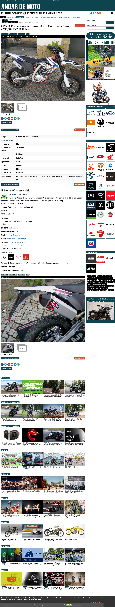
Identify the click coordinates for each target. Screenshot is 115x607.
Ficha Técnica (74, 598)
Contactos (67, 598)
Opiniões (4, 450)
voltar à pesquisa (29, 22)
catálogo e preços (11, 17)
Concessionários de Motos (106, 280)
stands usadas (46, 17)
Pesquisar (110, 23)
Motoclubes (51, 12)
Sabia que (4, 522)
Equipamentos (36, 598)
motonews (53, 17)
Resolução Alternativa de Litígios (25, 599)
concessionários (38, 17)
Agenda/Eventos (102, 276)
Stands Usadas (91, 282)
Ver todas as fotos (13, 33)
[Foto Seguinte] (68, 70)
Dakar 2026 (15, 12)
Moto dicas (4, 546)
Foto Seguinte (22, 33)
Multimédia (4, 474)
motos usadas (20, 17)
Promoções (38, 12)
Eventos (3, 12)
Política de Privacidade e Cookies (97, 598)
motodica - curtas (75, 17)
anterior (21, 22)
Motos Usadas (91, 276)
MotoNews (4, 378)
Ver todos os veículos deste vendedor (10, 129)
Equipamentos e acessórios (9, 426)
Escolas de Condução (101, 288)
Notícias (8, 598)
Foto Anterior (4, 33)
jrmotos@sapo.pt (13, 235)
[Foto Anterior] (18, 70)
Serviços (110, 290)
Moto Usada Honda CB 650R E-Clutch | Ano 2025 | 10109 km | (100, 300)
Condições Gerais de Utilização (9, 599)
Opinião (20, 12)
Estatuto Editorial (83, 598)
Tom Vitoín (25, 598)
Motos (31, 598)
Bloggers (98, 290)
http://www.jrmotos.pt (17, 238)
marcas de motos (29, 17)
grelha (6, 19)
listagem (11, 19)
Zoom (27, 33)
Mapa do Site (38, 599)
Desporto (4, 498)
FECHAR (69, 605)
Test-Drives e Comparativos (9, 402)
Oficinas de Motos (102, 282)
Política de (76, 605)
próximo (36, 22)
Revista (60, 12)
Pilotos (104, 290)
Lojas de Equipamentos (99, 284)
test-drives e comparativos (63, 17)
